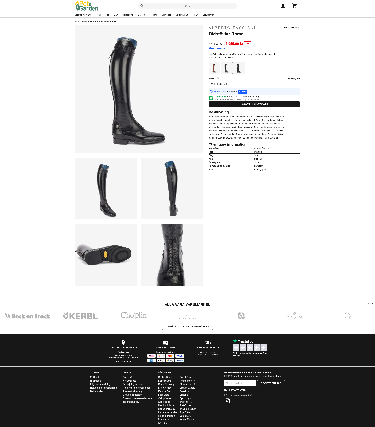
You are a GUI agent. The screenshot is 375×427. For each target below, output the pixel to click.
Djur (116, 14)
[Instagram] (227, 401)
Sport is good (187, 398)
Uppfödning (127, 14)
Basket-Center (165, 377)
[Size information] (218, 78)
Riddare (153, 14)
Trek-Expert (186, 405)
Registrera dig (271, 383)
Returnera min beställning (103, 387)
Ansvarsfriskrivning (133, 391)
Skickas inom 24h (83, 14)
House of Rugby (166, 408)
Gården (141, 14)
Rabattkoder (96, 391)
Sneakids (185, 394)
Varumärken (208, 14)
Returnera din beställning (208, 354)
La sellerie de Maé (167, 412)
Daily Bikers (164, 380)
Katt (107, 14)
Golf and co (164, 401)
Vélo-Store (185, 415)
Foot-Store (163, 394)
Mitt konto (95, 377)
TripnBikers (186, 412)
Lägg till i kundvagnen (254, 104)
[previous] (368, 304)
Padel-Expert (186, 377)
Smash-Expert (187, 387)
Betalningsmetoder (132, 394)
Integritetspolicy (131, 401)
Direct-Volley (164, 387)
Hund (98, 14)
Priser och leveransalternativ (137, 398)
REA (196, 14)
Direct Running (166, 384)
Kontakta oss (123, 352)
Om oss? (127, 377)
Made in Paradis (166, 415)
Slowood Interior (188, 384)
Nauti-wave (164, 419)
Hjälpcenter (96, 380)
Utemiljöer (166, 14)
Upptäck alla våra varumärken (187, 326)
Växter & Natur (182, 14)
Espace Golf (164, 391)
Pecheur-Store (187, 380)
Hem (77, 21)
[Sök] (142, 6)
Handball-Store (166, 405)
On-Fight (162, 423)
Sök (187, 6)
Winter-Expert (187, 419)
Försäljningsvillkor (132, 384)
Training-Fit (186, 401)
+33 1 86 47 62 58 (123, 361)
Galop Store (164, 398)
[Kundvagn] (295, 6)
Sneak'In (184, 391)
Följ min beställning (100, 384)
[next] (373, 304)
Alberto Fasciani (232, 27)
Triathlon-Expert (188, 408)
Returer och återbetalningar (137, 387)
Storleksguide (293, 78)
